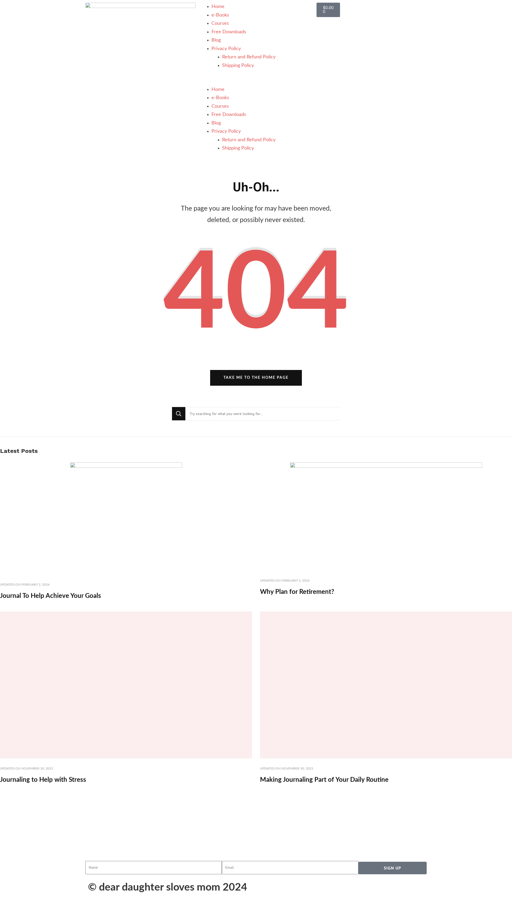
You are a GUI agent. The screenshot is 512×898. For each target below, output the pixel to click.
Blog (216, 40)
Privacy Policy (226, 48)
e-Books (220, 15)
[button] (256, 81)
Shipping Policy (238, 65)
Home (218, 6)
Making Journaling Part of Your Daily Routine (324, 780)
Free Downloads (228, 32)
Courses (220, 23)
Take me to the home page (256, 378)
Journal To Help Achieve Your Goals (50, 596)
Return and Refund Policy (248, 57)
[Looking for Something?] (262, 413)
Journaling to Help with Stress (43, 780)
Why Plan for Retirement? (297, 592)
